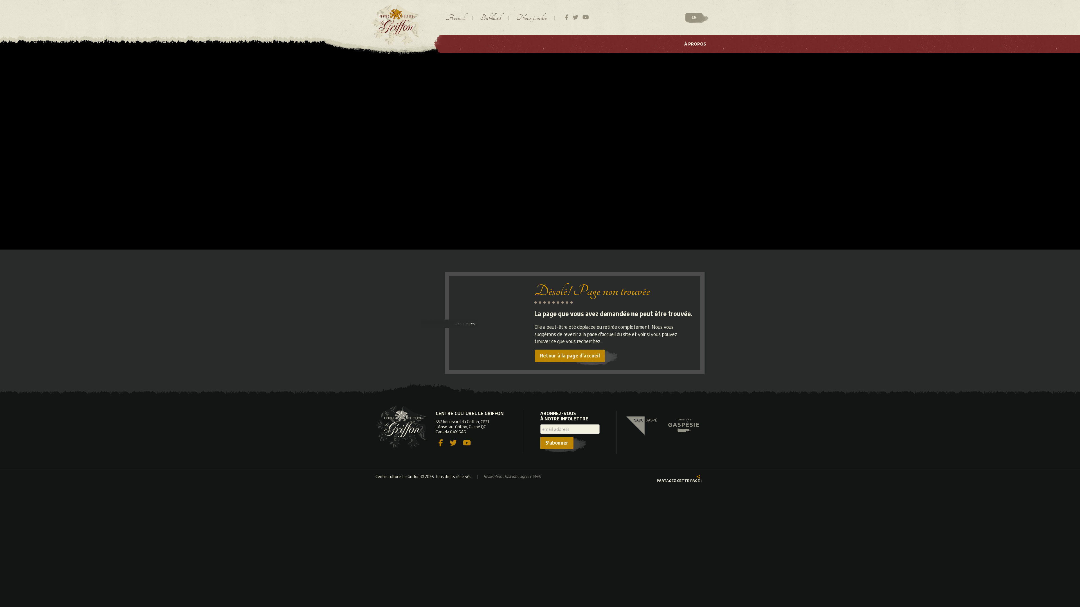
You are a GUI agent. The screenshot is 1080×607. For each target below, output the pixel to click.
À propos (695, 43)
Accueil (455, 17)
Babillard (490, 17)
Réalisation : (512, 476)
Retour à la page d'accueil (570, 355)
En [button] (694, 17)
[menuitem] (695, 44)
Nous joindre (531, 17)
